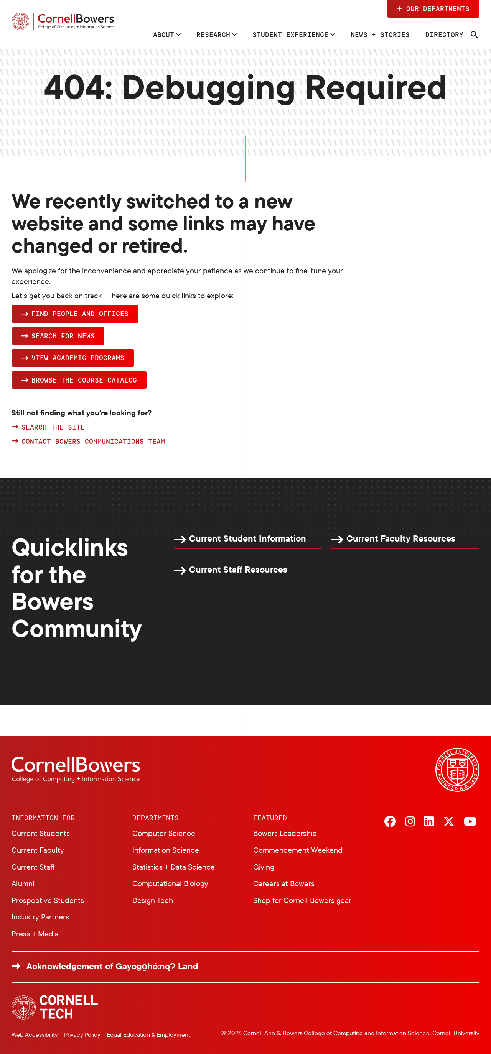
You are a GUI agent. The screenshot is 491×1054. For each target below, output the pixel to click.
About (163, 34)
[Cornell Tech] (55, 1007)
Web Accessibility (35, 1034)
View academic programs (77, 357)
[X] (449, 822)
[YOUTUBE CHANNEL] (470, 822)
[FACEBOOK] (390, 822)
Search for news (63, 335)
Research (213, 34)
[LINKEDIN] (429, 822)
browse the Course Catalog (84, 379)
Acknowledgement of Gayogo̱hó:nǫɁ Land (112, 966)
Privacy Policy (82, 1034)
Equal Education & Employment (148, 1034)
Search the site (53, 427)
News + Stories (380, 34)
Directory (444, 34)
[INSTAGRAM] (410, 822)
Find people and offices (80, 313)
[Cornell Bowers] (63, 21)
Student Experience (290, 34)
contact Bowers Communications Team (93, 441)
